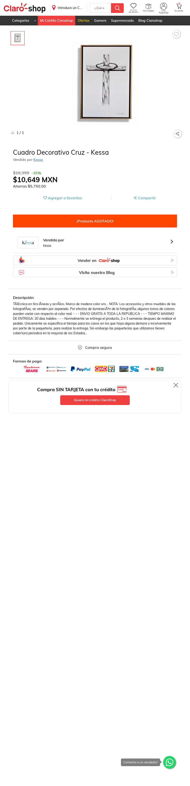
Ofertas (83, 20)
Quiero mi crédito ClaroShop (95, 400)
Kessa (38, 159)
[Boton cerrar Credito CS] (176, 385)
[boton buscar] (117, 8)
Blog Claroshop (150, 20)
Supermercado (122, 20)
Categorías (20, 20)
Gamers (100, 20)
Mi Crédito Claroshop (56, 20)
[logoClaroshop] (24, 8)
